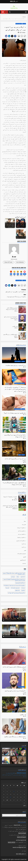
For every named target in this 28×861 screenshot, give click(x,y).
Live (3, 12)
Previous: (16, 290)
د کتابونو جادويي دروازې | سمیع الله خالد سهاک (15, 436)
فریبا (7, 587)
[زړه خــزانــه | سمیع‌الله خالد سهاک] (14, 449)
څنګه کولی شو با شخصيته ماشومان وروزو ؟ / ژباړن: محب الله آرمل (14, 774)
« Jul (25, 805)
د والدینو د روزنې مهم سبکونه (16, 365)
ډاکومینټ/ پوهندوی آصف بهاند (16, 593)
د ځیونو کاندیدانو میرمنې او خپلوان (14, 585)
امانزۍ (23, 576)
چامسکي (17, 590)
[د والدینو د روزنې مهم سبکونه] (14, 355)
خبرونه (24, 23)
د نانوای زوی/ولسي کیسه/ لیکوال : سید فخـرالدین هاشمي (14, 579)
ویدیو (24, 563)
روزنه (23, 587)
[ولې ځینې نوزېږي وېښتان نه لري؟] (14, 403)
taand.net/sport (21, 837)
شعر (25, 550)
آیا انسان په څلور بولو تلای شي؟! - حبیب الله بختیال (14, 573)
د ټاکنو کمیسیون (20, 582)
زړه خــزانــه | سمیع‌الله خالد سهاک (15, 459)
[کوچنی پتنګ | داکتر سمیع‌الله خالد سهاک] (14, 657)
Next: (16, 295)
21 (10, 797)
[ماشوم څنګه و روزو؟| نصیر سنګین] (14, 726)
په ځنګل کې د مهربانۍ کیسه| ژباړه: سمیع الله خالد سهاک (14, 483)
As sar (14, 256)
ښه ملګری (22, 327)
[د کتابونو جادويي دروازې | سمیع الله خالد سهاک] (14, 425)
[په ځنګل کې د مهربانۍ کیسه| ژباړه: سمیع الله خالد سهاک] (14, 472)
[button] (25, 12)
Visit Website (20, 262)
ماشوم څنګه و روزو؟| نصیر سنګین (22, 336)
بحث (25, 521)
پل (14, 6)
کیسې (20, 431)
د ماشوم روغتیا (21, 537)
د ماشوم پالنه (19, 23)
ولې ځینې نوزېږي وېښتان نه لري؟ (15, 413)
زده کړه (24, 543)
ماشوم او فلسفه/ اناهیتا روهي (22, 498)
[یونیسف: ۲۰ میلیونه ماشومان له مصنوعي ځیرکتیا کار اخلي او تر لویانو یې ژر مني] (14, 377)
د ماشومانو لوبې (21, 540)
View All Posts (8, 262)
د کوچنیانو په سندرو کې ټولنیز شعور (22, 318)
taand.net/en (11, 842)
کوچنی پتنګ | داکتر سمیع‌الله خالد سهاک (22, 309)
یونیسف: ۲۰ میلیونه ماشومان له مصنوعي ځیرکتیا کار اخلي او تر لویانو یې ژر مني (15, 389)
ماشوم (23, 590)
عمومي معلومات (18, 383)
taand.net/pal (22, 833)
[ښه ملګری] (14, 704)
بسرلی (13, 576)
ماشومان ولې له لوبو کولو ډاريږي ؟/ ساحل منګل (22, 507)
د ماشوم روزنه (18, 361)
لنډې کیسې (23, 560)
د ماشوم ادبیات (21, 527)
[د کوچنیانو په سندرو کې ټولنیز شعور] (14, 681)
